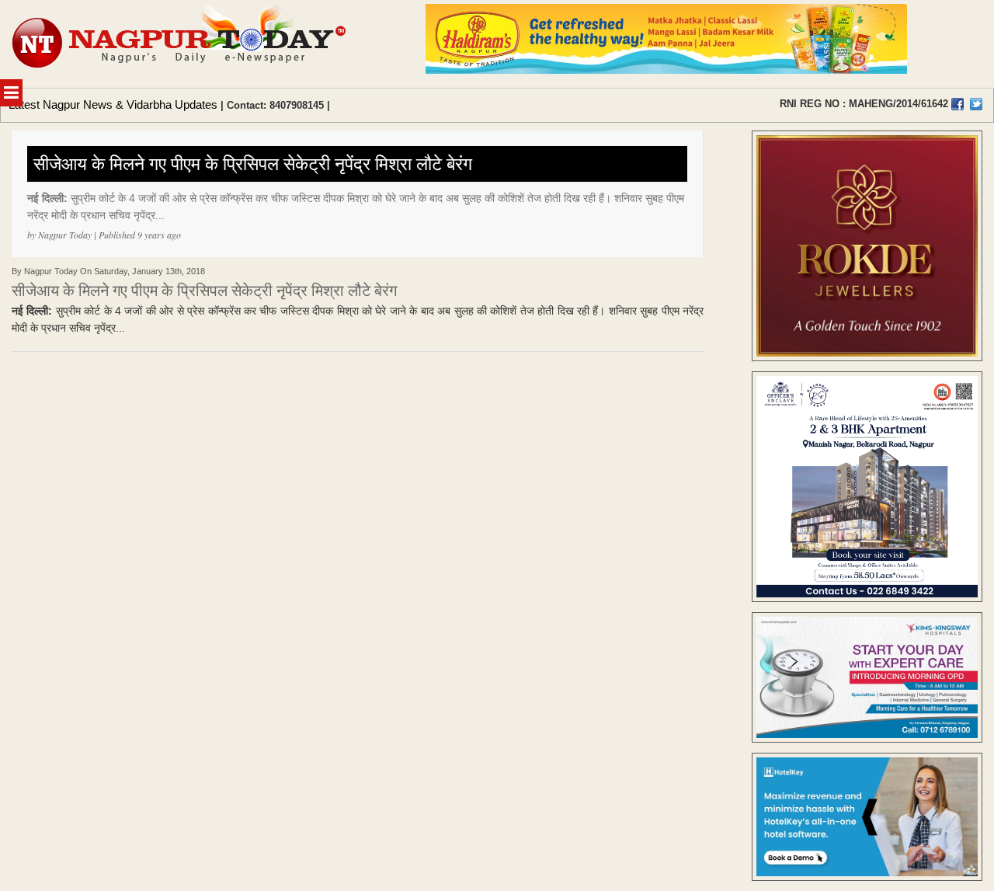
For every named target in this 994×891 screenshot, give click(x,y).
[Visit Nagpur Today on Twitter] (976, 104)
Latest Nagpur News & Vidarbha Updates (113, 104)
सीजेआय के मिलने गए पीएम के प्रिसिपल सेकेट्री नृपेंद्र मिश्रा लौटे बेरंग (252, 164)
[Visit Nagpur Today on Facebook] (957, 104)
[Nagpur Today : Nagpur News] (180, 44)
